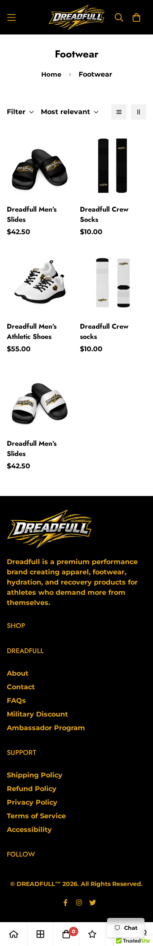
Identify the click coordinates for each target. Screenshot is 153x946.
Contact (21, 687)
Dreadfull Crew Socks (104, 214)
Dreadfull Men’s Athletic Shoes (32, 331)
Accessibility (29, 830)
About (17, 673)
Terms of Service (36, 816)
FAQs (16, 701)
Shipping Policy (34, 775)
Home (51, 74)
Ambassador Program (46, 728)
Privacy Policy (32, 802)
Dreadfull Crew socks (104, 331)
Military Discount (37, 714)
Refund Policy (32, 789)
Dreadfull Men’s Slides (32, 214)
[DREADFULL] (76, 17)
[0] (66, 934)
